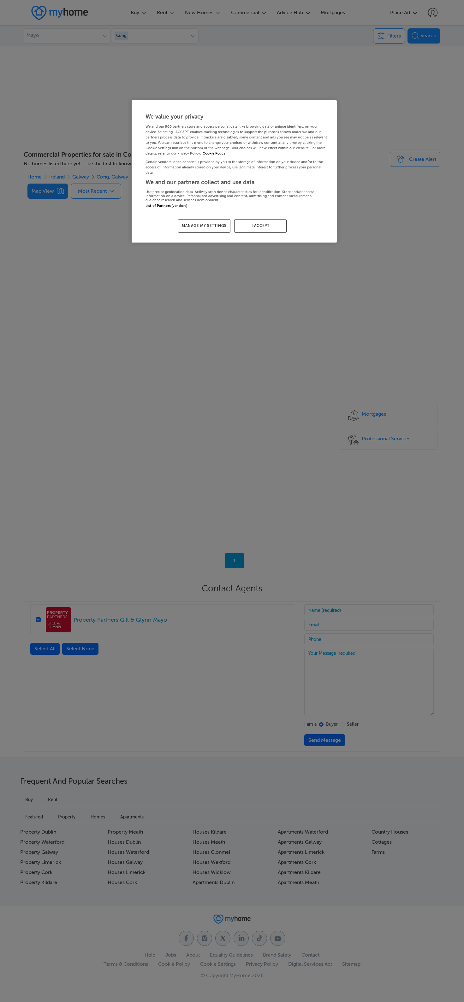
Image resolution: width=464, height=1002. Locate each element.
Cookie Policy (214, 153)
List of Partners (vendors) (166, 206)
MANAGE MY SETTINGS (204, 226)
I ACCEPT (261, 226)
